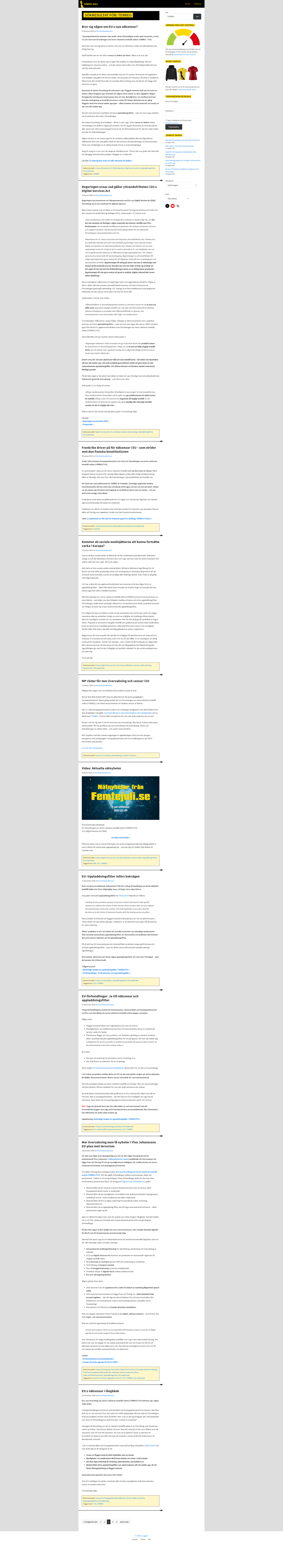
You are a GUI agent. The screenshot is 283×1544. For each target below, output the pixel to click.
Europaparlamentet (113, 1129)
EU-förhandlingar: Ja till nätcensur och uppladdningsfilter (110, 998)
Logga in (145, 1536)
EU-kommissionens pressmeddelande (108, 1068)
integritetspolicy (171, 123)
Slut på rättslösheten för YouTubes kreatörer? (182, 140)
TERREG (96, 174)
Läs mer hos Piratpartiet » (92, 748)
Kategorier (169, 181)
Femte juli (91, 4)
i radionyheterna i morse (118, 1159)
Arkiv (167, 194)
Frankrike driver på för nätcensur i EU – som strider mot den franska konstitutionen (119, 449)
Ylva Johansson (139, 1378)
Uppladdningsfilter (148, 168)
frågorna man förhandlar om (133, 1181)
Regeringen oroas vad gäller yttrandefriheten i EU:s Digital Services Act (119, 189)
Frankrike (96, 529)
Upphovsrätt (88, 668)
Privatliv (125, 755)
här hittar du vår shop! (187, 89)
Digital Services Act (102, 432)
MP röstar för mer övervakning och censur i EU (115, 681)
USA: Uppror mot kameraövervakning (179, 146)
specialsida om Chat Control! (185, 54)
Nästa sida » (124, 1522)
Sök (166, 12)
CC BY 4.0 (138, 1536)
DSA (94, 863)
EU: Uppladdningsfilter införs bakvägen (111, 876)
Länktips (117, 432)
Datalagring (105, 1369)
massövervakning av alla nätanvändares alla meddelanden (128, 713)
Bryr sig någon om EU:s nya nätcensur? (110, 26)
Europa (122, 665)
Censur (97, 168)
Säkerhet (128, 168)
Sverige (135, 432)
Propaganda (94, 1372)
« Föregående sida (90, 1522)
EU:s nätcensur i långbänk (100, 1391)
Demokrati (105, 168)
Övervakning (116, 755)
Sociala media (126, 432)
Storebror (136, 168)
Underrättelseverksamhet (93, 1375)
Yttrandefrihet (88, 171)
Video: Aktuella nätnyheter (101, 768)
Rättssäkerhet (118, 168)
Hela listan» (150, 1445)
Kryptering (142, 1369)
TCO (98, 863)
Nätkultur (129, 665)
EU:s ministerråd (99, 1129)
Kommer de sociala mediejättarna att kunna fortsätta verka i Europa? (120, 544)
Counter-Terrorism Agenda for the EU (107, 1378)
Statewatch (123, 895)
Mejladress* (169, 111)
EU (111, 168)
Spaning (148, 665)
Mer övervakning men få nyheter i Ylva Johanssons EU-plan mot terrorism (119, 1144)
